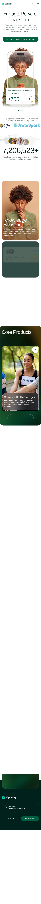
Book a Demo (11, 819)
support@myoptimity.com (17, 808)
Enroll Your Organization (20, 172)
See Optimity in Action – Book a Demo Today (20, 39)
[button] (35, 4)
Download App (30, 818)
